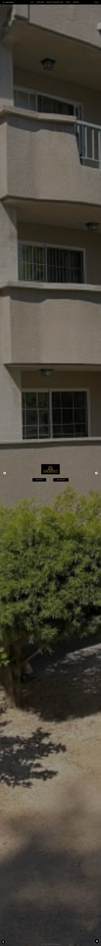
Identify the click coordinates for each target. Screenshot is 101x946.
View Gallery (61, 479)
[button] (97, 2)
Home (32, 2)
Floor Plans (40, 2)
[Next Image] (96, 473)
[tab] (42, 944)
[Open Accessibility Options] (3, 942)
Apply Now (39, 479)
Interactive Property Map (55, 2)
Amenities (76, 2)
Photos (68, 2)
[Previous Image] (4, 473)
